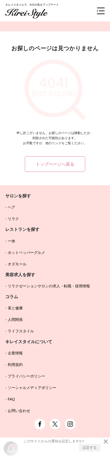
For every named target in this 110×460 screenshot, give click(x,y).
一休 (11, 240)
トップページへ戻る (55, 164)
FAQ (11, 399)
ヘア (11, 207)
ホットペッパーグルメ (26, 252)
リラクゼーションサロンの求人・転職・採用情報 (49, 285)
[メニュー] (97, 11)
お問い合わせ (19, 410)
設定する (90, 447)
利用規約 (15, 364)
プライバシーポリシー (26, 376)
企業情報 (15, 352)
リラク (13, 218)
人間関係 (15, 319)
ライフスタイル (21, 330)
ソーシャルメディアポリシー (32, 387)
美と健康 (15, 307)
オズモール (17, 263)
